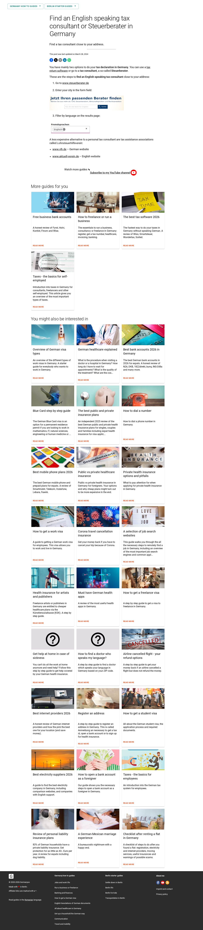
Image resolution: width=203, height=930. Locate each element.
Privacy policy (162, 894)
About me (160, 876)
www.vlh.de (59, 149)
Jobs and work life (62, 882)
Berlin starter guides (59, 6)
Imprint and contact (164, 889)
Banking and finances (64, 893)
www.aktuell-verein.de (65, 156)
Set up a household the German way (70, 913)
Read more (38, 245)
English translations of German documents (72, 903)
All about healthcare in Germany (68, 908)
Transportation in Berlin (115, 898)
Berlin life (109, 888)
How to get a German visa (65, 898)
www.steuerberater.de (75, 83)
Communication (61, 919)
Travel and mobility (62, 924)
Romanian (29, 900)
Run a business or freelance (66, 888)
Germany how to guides (23, 6)
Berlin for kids (111, 893)
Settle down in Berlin (113, 882)
